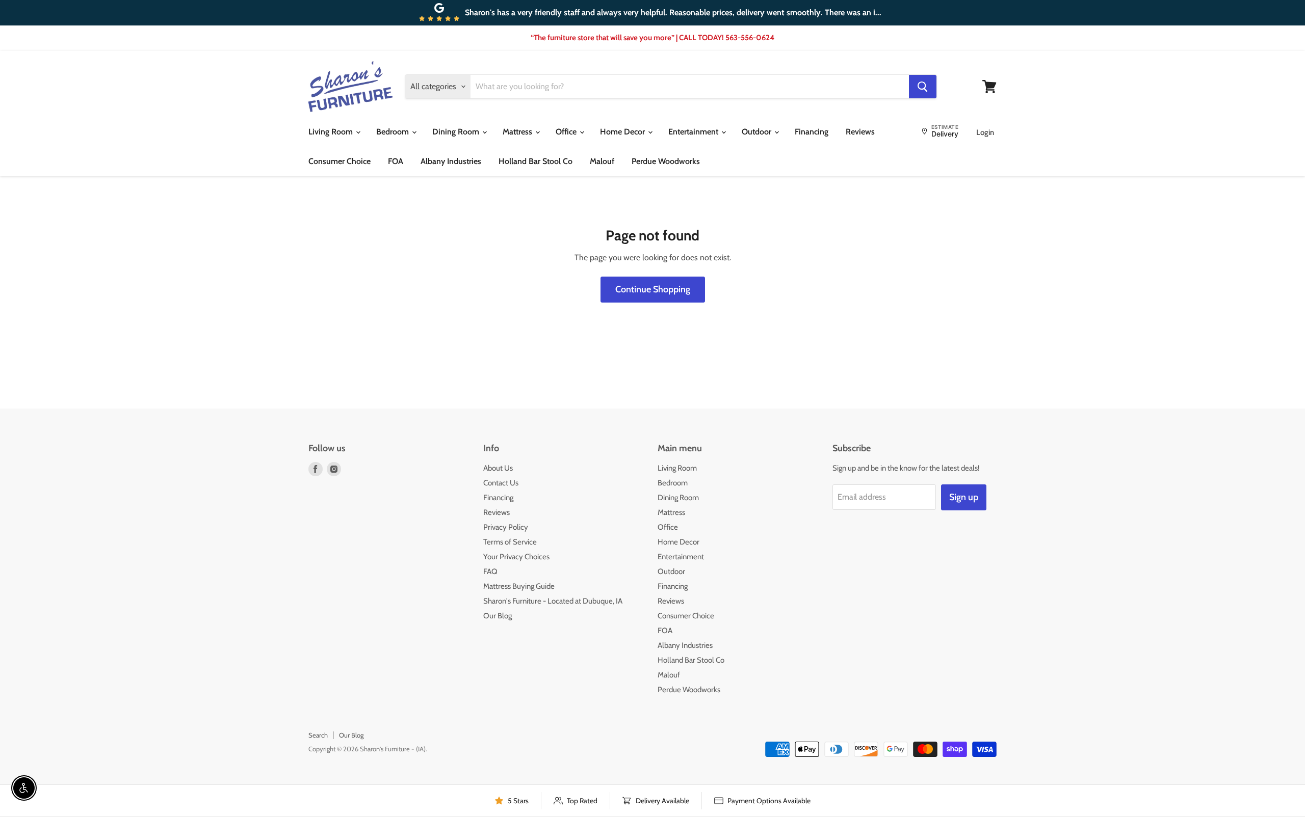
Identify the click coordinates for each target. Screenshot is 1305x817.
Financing (811, 132)
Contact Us (500, 482)
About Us (498, 468)
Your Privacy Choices (516, 556)
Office (567, 132)
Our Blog (497, 615)
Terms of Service (510, 542)
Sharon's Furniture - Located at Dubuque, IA (552, 601)
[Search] (922, 86)
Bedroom (393, 132)
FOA (395, 161)
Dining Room (456, 132)
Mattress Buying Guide (519, 586)
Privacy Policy (505, 527)
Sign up (963, 497)
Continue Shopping (652, 289)
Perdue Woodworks (666, 161)
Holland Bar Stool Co (535, 161)
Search (318, 735)
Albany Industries (451, 161)
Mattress (518, 132)
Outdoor (757, 132)
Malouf (602, 161)
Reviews (860, 132)
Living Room (331, 132)
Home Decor (623, 132)
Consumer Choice (339, 161)
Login (985, 132)
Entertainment (694, 132)
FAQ (490, 571)
